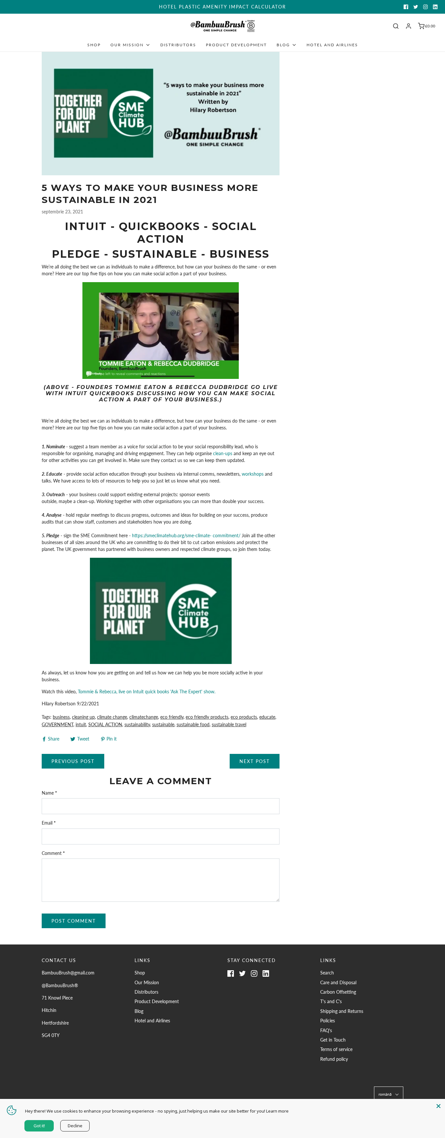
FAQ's (326, 1030)
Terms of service (336, 1049)
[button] (388, 1094)
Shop (94, 44)
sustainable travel (229, 724)
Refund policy (334, 1059)
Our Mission (147, 982)
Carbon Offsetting (338, 992)
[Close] (438, 1105)
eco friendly (171, 717)
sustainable (163, 724)
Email (49, 823)
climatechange (143, 717)
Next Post (254, 761)
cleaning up (83, 717)
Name (49, 793)
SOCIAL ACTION (105, 724)
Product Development (236, 44)
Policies (327, 1020)
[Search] (396, 26)
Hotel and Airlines (332, 44)
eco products (244, 717)
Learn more (277, 1111)
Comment (53, 853)
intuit (81, 724)
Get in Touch (333, 1040)
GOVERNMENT (57, 724)
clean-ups (222, 453)
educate (267, 717)
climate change (112, 717)
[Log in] (408, 26)
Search (327, 972)
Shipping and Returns (341, 1011)
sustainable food (193, 724)
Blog (139, 1011)
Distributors (178, 44)
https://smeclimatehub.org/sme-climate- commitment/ (187, 535)
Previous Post (72, 761)
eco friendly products (207, 717)
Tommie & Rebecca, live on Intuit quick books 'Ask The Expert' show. (146, 691)
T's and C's (331, 1001)
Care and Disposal (338, 982)
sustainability (137, 724)
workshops (253, 474)
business (61, 717)
